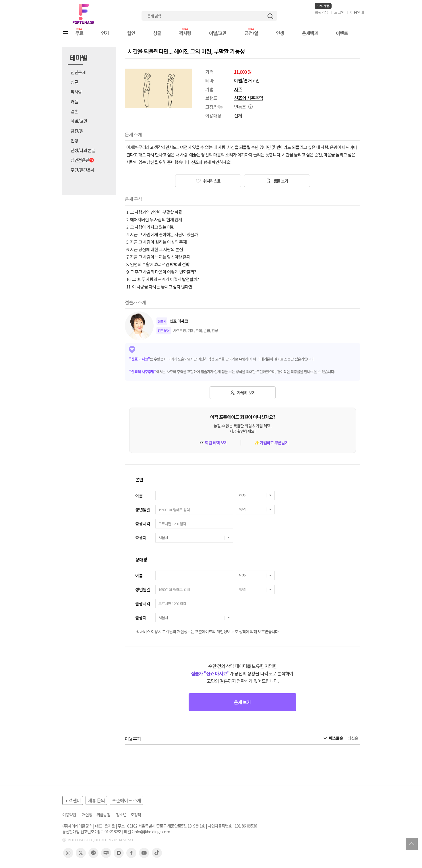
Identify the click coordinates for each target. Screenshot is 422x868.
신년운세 (78, 72)
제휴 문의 (96, 800)
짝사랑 (185, 33)
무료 (79, 33)
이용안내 (357, 12)
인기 (105, 33)
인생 (280, 33)
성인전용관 (80, 160)
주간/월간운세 (82, 170)
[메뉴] (65, 33)
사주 (238, 89)
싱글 (157, 33)
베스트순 (336, 738)
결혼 (74, 111)
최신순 (353, 738)
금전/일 (251, 33)
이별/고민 (218, 33)
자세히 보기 (245, 393)
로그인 (339, 12)
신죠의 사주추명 (248, 98)
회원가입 (321, 12)
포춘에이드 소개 (126, 800)
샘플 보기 (280, 181)
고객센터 (73, 800)
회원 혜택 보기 (213, 442)
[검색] (270, 16)
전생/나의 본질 (83, 150)
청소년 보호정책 (128, 814)
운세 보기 (242, 702)
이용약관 (69, 814)
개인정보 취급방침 (96, 814)
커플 (74, 101)
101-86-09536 (246, 826)
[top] (412, 844)
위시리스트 (211, 181)
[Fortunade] (83, 13)
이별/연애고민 (247, 80)
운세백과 (310, 33)
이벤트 (342, 33)
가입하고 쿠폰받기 (271, 442)
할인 (131, 33)
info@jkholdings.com (151, 831)
